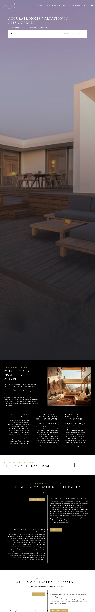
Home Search (49, 5)
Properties (41, 5)
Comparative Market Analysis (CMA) (62, 502)
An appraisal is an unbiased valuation (19, 534)
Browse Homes (83, 465)
